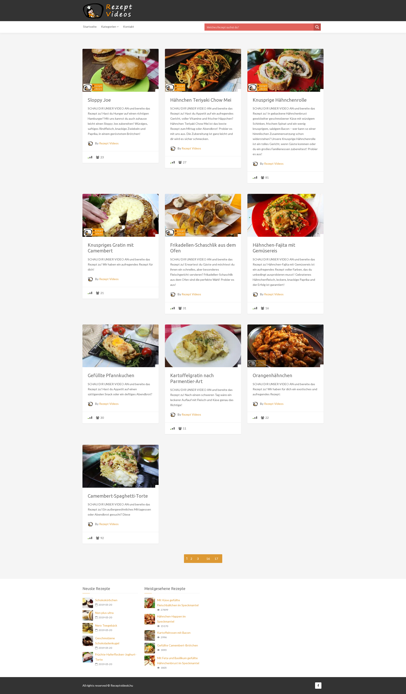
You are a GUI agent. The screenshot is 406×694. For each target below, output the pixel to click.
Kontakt (128, 26)
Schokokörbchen (106, 600)
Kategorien (109, 26)
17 (216, 558)
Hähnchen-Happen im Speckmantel (171, 619)
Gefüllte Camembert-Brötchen (177, 645)
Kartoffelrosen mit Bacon (174, 632)
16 (208, 558)
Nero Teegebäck (106, 625)
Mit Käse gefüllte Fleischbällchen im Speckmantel (178, 602)
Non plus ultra (104, 613)
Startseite (90, 26)
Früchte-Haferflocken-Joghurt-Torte (115, 657)
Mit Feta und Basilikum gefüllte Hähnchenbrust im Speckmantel (178, 660)
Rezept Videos (109, 143)
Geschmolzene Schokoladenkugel (107, 640)
